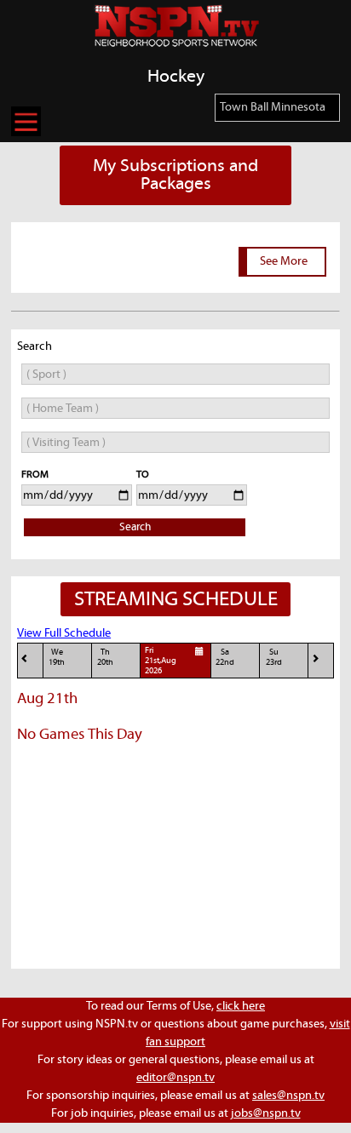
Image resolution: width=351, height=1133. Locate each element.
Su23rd (274, 657)
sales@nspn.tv (288, 1095)
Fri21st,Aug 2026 (160, 661)
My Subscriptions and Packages (175, 175)
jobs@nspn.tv (266, 1113)
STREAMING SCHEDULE (176, 599)
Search (135, 527)
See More (284, 261)
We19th (57, 657)
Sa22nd (225, 657)
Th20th (105, 657)
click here (240, 1006)
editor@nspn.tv (175, 1077)
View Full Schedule (64, 633)
